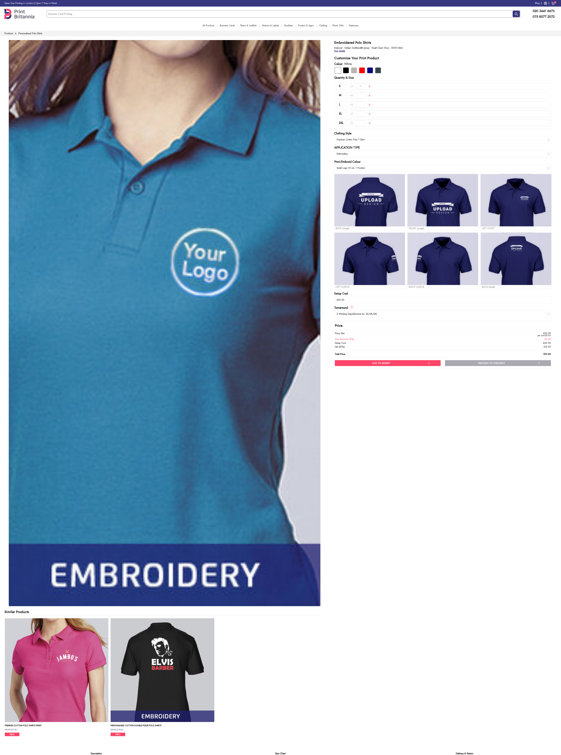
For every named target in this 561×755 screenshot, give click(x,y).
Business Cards (227, 25)
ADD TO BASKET (381, 363)
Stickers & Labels (270, 25)
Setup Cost (341, 293)
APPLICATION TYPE (347, 148)
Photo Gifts (338, 25)
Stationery (354, 25)
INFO (12, 734)
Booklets (288, 25)
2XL (341, 123)
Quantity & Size (344, 78)
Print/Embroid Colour (347, 162)
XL (340, 114)
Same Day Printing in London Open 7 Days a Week (30, 3)
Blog (537, 3)
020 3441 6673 (544, 11)
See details (339, 51)
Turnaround (342, 308)
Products (8, 33)
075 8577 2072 (544, 16)
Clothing (323, 25)
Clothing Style (343, 133)
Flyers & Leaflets (248, 25)
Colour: (343, 64)
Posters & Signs (306, 25)
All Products (208, 25)
